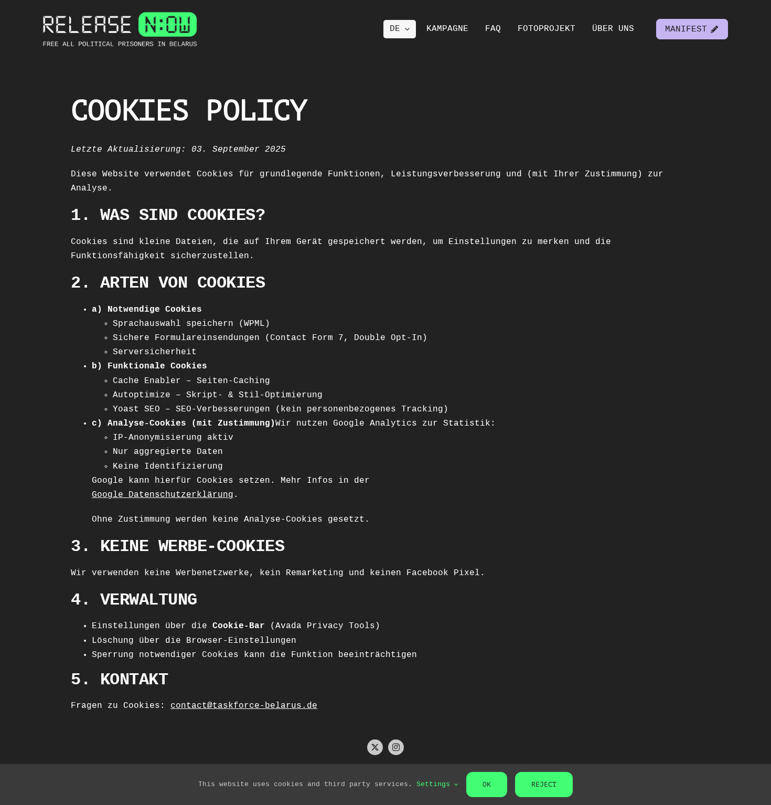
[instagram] (396, 747)
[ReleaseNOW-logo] (120, 9)
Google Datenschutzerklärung (162, 495)
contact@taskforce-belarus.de (243, 706)
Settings (435, 784)
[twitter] (375, 747)
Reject (543, 784)
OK (487, 784)
